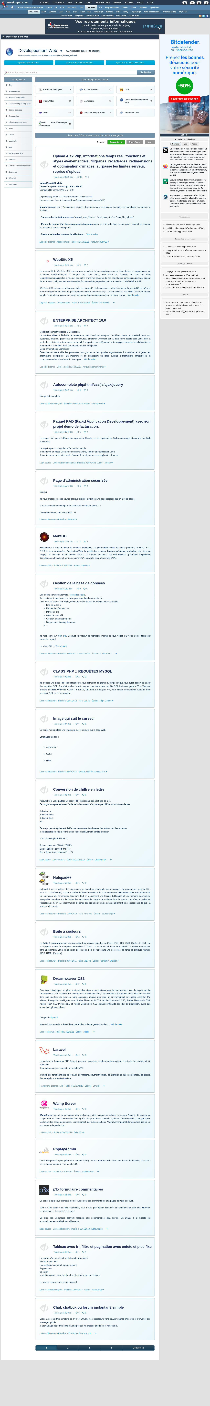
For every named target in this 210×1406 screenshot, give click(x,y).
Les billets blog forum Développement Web (185, 228)
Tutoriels (58, 2)
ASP (61, 12)
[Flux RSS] (200, 16)
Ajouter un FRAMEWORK (79, 63)
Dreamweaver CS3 (69, 979)
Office (133, 7)
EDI (100, 7)
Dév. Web (91, 7)
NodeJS (109, 12)
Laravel (59, 1049)
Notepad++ (62, 878)
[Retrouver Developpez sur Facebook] (207, 16)
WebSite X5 (63, 260)
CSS (68, 12)
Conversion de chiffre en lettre (78, 789)
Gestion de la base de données (79, 583)
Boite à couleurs (67, 931)
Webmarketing (169, 12)
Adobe (86, 1032)
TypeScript (136, 12)
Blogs (78, 2)
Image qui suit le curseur (74, 718)
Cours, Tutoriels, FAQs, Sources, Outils (183, 257)
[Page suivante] (111, 1347)
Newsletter (102, 2)
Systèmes (154, 7)
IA (56, 7)
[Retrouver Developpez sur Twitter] (203, 16)
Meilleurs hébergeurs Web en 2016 (182, 275)
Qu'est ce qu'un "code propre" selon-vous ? (185, 287)
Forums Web (66, 16)
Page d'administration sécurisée (80, 480)
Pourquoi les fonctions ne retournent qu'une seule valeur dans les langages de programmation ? (185, 281)
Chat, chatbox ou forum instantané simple (88, 1307)
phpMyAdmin (88, 1171)
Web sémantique (151, 12)
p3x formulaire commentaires (78, 1189)
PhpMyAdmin (64, 1149)
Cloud (49, 7)
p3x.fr (88, 1333)
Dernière (137, 1348)
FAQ (69, 2)
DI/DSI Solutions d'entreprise (30, 7)
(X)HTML (183, 12)
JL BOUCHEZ (105, 653)
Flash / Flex (85, 12)
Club (150, 2)
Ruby (125, 12)
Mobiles (143, 7)
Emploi (117, 2)
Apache (52, 12)
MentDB (60, 536)
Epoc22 (54, 1017)
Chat (88, 2)
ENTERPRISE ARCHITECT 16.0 (79, 320)
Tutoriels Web (92, 16)
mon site (62, 636)
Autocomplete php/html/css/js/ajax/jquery (88, 384)
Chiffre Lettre (100, 860)
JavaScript (98, 12)
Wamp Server (64, 1104)
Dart (75, 12)
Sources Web (107, 16)
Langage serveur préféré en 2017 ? (181, 271)
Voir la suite (92, 234)
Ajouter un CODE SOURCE (130, 63)
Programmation (112, 7)
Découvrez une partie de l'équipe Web (183, 225)
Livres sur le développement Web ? (181, 247)
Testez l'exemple (77, 595)
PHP (118, 12)
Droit (140, 2)
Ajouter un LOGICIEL (29, 63)
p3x (101, 1229)
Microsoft (72, 7)
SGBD (125, 7)
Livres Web (121, 16)
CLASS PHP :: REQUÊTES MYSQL (82, 671)
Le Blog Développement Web (179, 232)
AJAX (43, 12)
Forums (44, 2)
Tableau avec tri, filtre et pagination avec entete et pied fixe (102, 1247)
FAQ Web (79, 16)
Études (129, 2)
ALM (62, 7)
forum (168, 308)
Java (81, 7)
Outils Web (134, 16)
